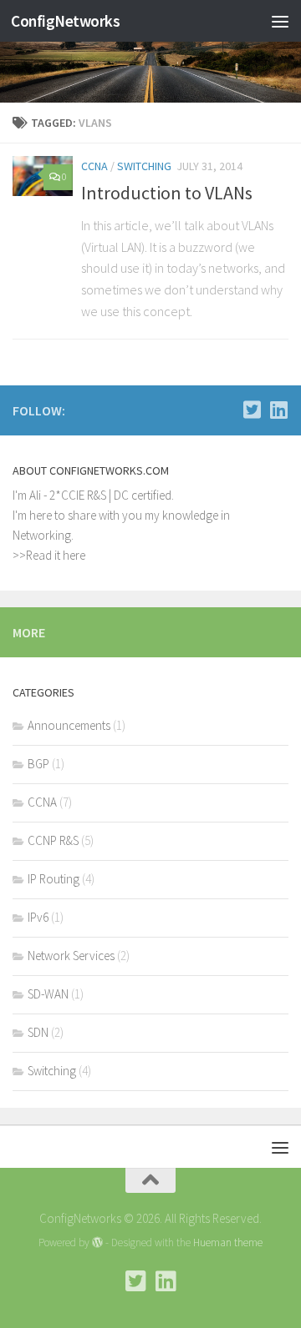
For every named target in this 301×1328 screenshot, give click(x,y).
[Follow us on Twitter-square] (252, 410)
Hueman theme (228, 1242)
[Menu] (280, 21)
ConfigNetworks (65, 21)
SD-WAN (48, 994)
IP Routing (53, 879)
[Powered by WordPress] (97, 1242)
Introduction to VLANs (167, 192)
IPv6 (38, 917)
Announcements (69, 725)
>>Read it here (49, 555)
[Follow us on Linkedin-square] (278, 410)
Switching (144, 166)
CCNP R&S (53, 840)
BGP (38, 764)
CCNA (94, 166)
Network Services (71, 955)
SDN (38, 1032)
